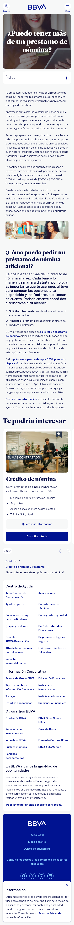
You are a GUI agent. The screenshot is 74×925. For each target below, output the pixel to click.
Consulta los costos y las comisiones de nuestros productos (37, 861)
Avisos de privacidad (37, 848)
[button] (37, 536)
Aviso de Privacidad (51, 913)
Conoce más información (21, 399)
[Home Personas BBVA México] (37, 7)
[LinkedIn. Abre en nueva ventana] (50, 876)
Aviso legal (37, 835)
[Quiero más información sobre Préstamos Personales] (37, 452)
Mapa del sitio (37, 841)
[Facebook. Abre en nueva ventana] (23, 876)
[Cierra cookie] (67, 885)
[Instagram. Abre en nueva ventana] (41, 876)
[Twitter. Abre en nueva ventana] (32, 876)
